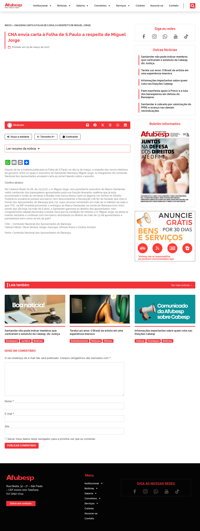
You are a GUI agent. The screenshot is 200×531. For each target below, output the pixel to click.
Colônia (140, 5)
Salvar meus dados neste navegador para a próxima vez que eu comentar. (52, 439)
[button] (87, 125)
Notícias (62, 5)
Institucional (40, 5)
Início (8, 25)
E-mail (9, 413)
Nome (9, 401)
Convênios (100, 5)
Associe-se (156, 5)
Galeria (80, 5)
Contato (173, 5)
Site (7, 426)
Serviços (121, 5)
